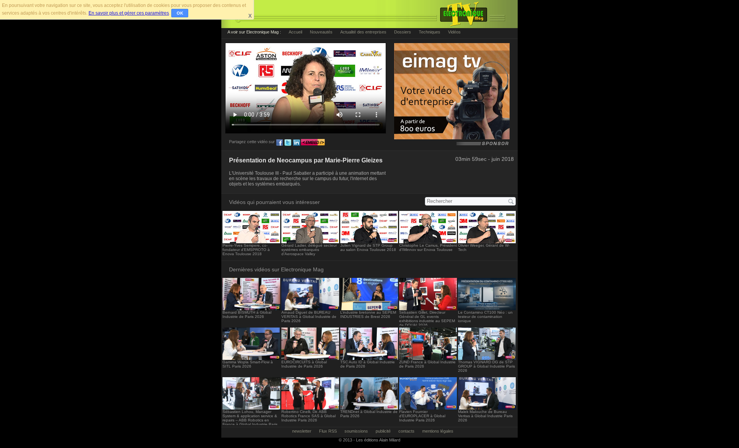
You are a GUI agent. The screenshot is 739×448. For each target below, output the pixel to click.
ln (296, 143)
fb (279, 143)
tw (288, 143)
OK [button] (180, 13)
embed (313, 143)
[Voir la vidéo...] (251, 241)
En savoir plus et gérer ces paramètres (129, 13)
